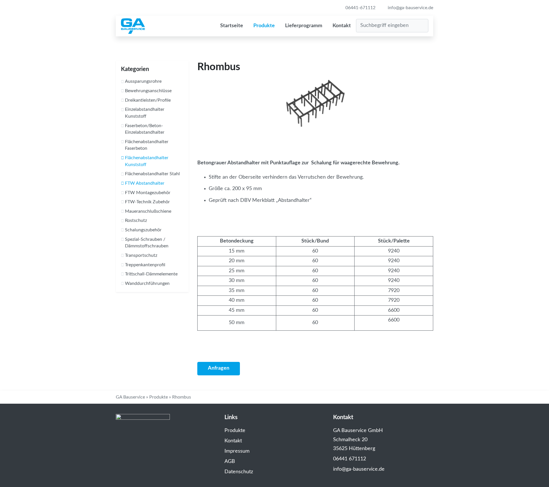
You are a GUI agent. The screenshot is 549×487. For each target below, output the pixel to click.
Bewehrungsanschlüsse (148, 90)
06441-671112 (359, 7)
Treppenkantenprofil (145, 265)
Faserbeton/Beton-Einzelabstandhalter (144, 129)
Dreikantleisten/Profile (148, 100)
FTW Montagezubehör (147, 192)
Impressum (237, 451)
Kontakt (342, 25)
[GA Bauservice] (133, 26)
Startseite (231, 25)
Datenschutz (238, 471)
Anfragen (218, 368)
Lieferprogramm (303, 25)
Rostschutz (136, 220)
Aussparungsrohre (143, 81)
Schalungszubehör (143, 230)
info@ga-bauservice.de (410, 7)
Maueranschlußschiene (148, 211)
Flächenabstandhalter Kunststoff (146, 161)
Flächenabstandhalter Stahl (152, 173)
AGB (229, 461)
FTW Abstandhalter (144, 183)
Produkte (264, 25)
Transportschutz (141, 255)
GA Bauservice (130, 397)
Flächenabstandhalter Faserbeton (146, 145)
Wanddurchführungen (147, 283)
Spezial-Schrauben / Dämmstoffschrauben (146, 243)
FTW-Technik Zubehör (147, 202)
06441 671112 (349, 459)
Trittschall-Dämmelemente (151, 274)
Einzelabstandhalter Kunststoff (144, 113)
